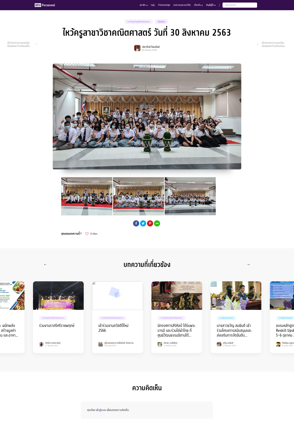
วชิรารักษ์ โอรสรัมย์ (151, 47)
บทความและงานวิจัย (182, 5)
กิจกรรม (161, 21)
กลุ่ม (153, 5)
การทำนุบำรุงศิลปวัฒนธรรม (138, 21)
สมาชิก (143, 5)
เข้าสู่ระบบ (101, 410)
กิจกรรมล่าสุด (164, 5)
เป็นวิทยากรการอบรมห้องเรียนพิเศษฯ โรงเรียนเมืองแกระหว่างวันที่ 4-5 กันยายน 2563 (273, 44)
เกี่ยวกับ (197, 5)
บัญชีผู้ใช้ (210, 5)
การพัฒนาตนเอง (226, 317)
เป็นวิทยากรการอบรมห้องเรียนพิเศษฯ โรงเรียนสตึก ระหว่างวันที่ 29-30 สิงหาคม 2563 (19, 44)
